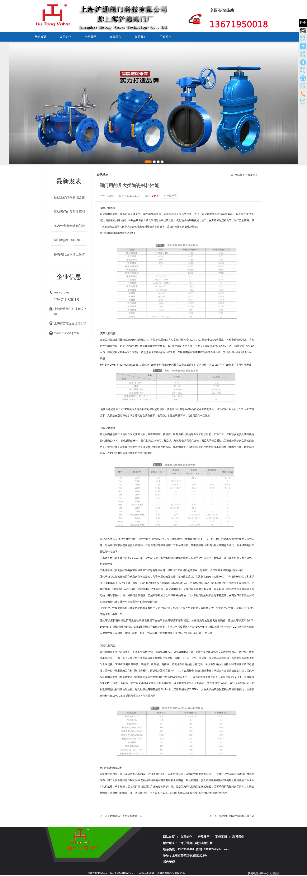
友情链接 (274, 873)
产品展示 (90, 36)
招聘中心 (264, 873)
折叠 (303, 22)
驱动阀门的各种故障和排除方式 (236, 815)
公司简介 (65, 36)
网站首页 (40, 36)
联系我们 (140, 36)
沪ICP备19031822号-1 (120, 872)
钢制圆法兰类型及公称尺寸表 (126, 815)
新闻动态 (252, 174)
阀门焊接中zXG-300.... (69, 240)
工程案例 (165, 36)
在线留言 (115, 36)
